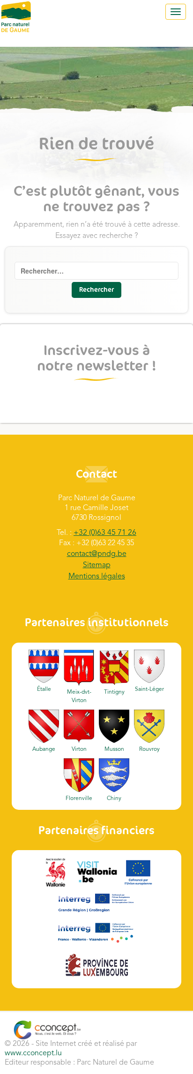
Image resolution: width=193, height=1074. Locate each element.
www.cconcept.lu (33, 1053)
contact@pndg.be (96, 554)
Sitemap (97, 565)
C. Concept (47, 1030)
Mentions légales (96, 576)
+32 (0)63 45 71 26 (105, 533)
